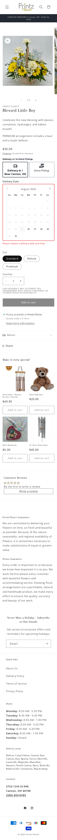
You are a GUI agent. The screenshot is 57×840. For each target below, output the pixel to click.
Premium (12, 266)
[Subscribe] (47, 644)
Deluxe (31, 258)
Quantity (7, 274)
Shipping (7, 153)
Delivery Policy (15, 676)
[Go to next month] (50, 188)
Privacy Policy (14, 691)
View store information (20, 323)
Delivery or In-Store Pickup (18, 159)
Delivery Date (11, 181)
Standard (12, 258)
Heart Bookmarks (10, 445)
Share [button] (9, 345)
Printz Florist (32, 834)
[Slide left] (21, 100)
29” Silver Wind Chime (38, 445)
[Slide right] (35, 100)
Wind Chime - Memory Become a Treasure (12, 396)
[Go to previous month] (7, 188)
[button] (7, 7)
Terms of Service (16, 683)
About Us (12, 668)
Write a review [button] (28, 491)
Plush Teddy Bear (36, 395)
